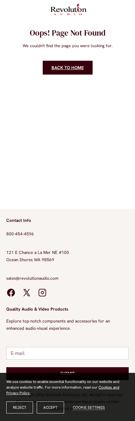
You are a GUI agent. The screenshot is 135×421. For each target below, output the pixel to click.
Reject (19, 407)
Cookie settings (89, 407)
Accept (50, 407)
